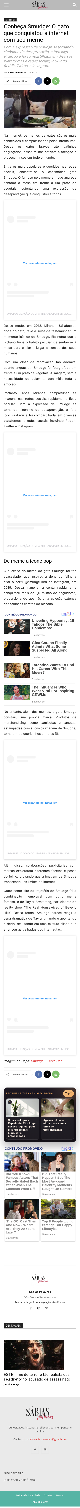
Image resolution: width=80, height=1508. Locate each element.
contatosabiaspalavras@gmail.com (46, 1439)
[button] (6, 5)
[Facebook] (38, 81)
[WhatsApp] (56, 81)
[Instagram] (40, 1308)
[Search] (75, 5)
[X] (47, 81)
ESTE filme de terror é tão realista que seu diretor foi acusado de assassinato (37, 1376)
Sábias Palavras (17, 72)
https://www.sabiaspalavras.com (40, 1297)
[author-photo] (40, 1286)
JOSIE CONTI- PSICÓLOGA (20, 1480)
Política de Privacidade (28, 1495)
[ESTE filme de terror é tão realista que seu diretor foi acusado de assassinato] (40, 1342)
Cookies (48, 1495)
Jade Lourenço (11, 1384)
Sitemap (60, 1495)
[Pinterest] (48, 1308)
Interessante (10, 19)
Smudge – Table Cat (46, 1061)
